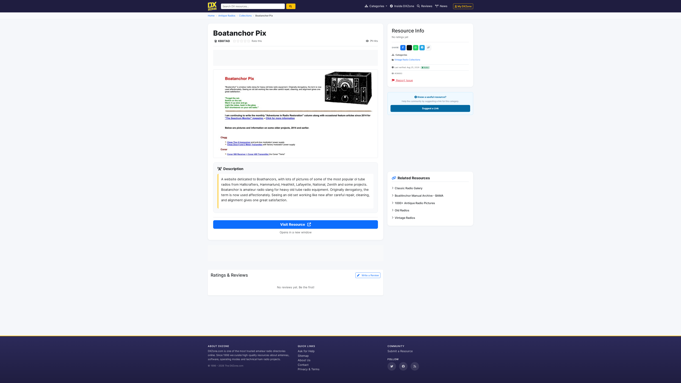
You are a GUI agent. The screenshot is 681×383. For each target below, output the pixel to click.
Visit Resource (293, 224)
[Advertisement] (295, 58)
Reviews (426, 6)
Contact (303, 365)
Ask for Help (306, 351)
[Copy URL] (428, 47)
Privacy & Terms (308, 369)
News (443, 6)
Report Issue (404, 80)
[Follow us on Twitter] (391, 366)
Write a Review (370, 275)
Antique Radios (226, 15)
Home (211, 15)
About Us (304, 360)
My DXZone (465, 6)
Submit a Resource (400, 351)
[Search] (290, 6)
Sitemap (303, 355)
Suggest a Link (430, 108)
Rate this (257, 40)
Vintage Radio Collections (407, 59)
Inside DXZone (404, 6)
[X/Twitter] (409, 47)
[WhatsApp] (415, 47)
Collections (245, 15)
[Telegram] (422, 47)
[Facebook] (403, 47)
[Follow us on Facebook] (403, 366)
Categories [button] (377, 6)
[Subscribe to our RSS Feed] (415, 366)
